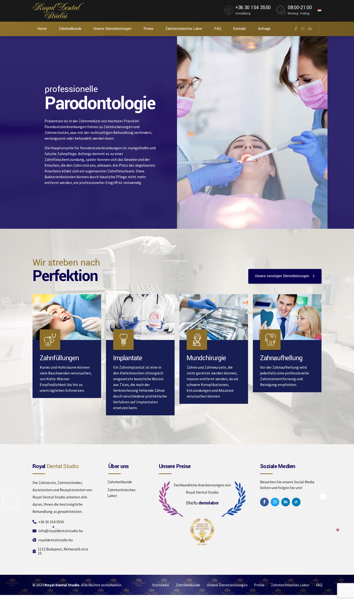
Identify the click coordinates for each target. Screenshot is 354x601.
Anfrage (264, 28)
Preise (148, 28)
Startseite (160, 584)
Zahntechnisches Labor (183, 28)
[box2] (67, 317)
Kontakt (239, 28)
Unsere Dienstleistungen (112, 28)
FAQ (217, 28)
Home (42, 28)
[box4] (140, 317)
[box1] (287, 317)
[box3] (213, 317)
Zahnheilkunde (70, 28)
